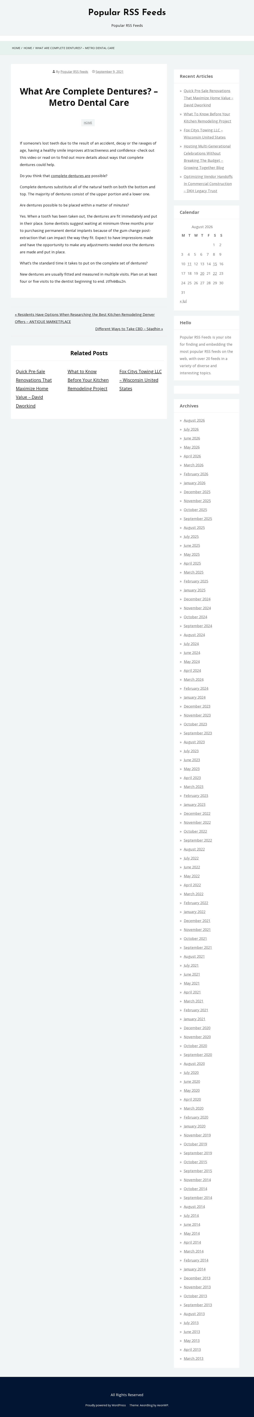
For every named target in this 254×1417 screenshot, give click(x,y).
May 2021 (192, 983)
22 (215, 273)
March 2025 (193, 572)
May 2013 (192, 1340)
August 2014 (194, 1206)
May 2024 (192, 661)
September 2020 (198, 1054)
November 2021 (197, 929)
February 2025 (196, 581)
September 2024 (198, 625)
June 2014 (192, 1224)
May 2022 (192, 876)
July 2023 (191, 751)
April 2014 (192, 1242)
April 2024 (192, 670)
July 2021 (191, 965)
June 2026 (192, 438)
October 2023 (195, 724)
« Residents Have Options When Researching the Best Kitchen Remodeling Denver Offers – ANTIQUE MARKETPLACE (85, 318)
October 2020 (195, 1045)
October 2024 (195, 616)
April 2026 (192, 456)
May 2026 (192, 447)
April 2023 (192, 777)
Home (88, 122)
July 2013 (191, 1322)
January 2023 (194, 804)
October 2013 (195, 1296)
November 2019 (197, 1135)
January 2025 (194, 590)
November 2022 (197, 822)
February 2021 (196, 1010)
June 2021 (192, 974)
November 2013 (197, 1287)
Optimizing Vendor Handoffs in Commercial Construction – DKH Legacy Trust (208, 183)
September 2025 (198, 518)
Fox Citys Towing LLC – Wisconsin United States (140, 379)
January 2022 (194, 911)
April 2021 (192, 992)
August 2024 (194, 634)
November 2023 (197, 715)
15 (215, 263)
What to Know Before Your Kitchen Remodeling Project (88, 379)
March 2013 (193, 1358)
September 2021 (198, 947)
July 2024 (191, 643)
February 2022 (196, 902)
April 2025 (192, 563)
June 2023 (192, 759)
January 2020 (194, 1126)
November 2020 (197, 1036)
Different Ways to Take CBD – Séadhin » (129, 328)
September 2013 (198, 1304)
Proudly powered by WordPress (105, 1405)
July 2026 (191, 429)
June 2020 (192, 1081)
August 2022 (194, 849)
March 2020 (193, 1108)
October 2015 (195, 1161)
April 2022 (192, 885)
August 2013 (194, 1313)
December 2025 (197, 491)
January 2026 (194, 482)
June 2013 (192, 1331)
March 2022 (193, 893)
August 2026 (194, 420)
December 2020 (197, 1027)
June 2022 (192, 867)
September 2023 (198, 733)
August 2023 (194, 742)
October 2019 (195, 1144)
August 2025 (194, 527)
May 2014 (192, 1233)
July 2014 (191, 1215)
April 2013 (192, 1349)
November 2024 (197, 608)
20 (202, 273)
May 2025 (192, 554)
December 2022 (197, 813)
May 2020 (192, 1090)
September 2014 (198, 1197)
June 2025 (192, 545)
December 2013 (197, 1278)
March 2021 (193, 1001)
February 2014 (196, 1260)
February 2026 (196, 474)
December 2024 (197, 599)
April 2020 (192, 1099)
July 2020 (191, 1072)
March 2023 (193, 786)
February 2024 (196, 688)
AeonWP (162, 1405)
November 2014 (197, 1179)
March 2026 (193, 465)
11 (189, 263)
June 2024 (192, 652)
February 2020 (196, 1117)
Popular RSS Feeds (127, 13)
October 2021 (195, 938)
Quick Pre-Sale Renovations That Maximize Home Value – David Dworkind (34, 388)
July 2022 (191, 858)
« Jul (183, 301)
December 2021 (197, 920)
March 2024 (193, 679)
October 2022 (195, 831)
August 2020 (194, 1063)
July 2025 (191, 536)
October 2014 (195, 1188)
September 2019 (198, 1153)
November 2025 (197, 500)
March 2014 (193, 1251)
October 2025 (195, 509)
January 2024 (194, 697)
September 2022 (198, 840)
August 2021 (194, 956)
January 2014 (194, 1269)
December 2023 (197, 706)
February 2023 (196, 795)
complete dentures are (70, 175)
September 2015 (198, 1170)
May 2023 (192, 768)
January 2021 (194, 1019)
